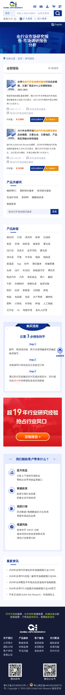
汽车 (21, 277)
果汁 (42, 277)
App (19, 264)
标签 (37, 237)
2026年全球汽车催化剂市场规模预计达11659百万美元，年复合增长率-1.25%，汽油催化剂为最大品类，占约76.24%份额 (33, 570)
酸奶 (50, 277)
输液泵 (36, 244)
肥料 (9, 303)
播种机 (49, 297)
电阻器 (46, 257)
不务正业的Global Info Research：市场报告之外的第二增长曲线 (33, 595)
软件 (26, 264)
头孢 (9, 270)
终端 (37, 303)
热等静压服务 (44, 190)
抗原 (17, 290)
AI (18, 310)
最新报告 (50, 617)
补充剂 (26, 270)
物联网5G (11, 190)
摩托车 (51, 270)
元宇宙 (10, 310)
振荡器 (10, 264)
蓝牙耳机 (32, 250)
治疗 (17, 270)
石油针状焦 (12, 197)
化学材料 (29, 614)
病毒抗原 (32, 283)
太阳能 (36, 290)
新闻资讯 (33, 617)
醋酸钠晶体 (38, 197)
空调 (17, 244)
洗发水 (20, 250)
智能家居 (11, 204)
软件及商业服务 (38, 109)
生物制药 (19, 283)
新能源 (26, 290)
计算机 (18, 303)
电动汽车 (11, 277)
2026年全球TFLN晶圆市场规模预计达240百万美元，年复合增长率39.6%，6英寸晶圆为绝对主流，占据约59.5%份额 (33, 589)
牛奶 (9, 283)
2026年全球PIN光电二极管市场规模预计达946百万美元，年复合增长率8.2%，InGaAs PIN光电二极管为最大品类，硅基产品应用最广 (33, 576)
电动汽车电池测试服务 (21, 113)
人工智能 (48, 303)
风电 (45, 290)
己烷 (19, 237)
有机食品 (32, 277)
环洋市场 (10, 614)
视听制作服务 (27, 190)
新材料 (25, 197)
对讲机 (28, 303)
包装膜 (18, 297)
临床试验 (44, 283)
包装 (27, 297)
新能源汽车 (39, 270)
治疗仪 (10, 250)
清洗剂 (28, 237)
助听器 (26, 244)
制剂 (9, 290)
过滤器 (46, 237)
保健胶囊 (49, 264)
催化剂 (10, 237)
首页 (20, 58)
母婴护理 (27, 310)
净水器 (10, 257)
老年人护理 (41, 310)
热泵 (9, 244)
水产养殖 (37, 297)
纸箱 (9, 297)
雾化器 (46, 244)
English (58, 24)
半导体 (28, 257)
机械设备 (50, 614)
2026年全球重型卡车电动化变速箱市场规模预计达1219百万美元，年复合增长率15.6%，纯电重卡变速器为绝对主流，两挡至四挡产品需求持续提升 (33, 582)
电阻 (37, 257)
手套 (19, 257)
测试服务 (37, 264)
